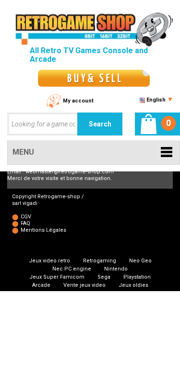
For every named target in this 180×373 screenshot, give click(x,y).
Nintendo (116, 269)
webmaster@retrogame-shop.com (69, 172)
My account (78, 101)
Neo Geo (140, 261)
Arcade (41, 285)
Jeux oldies (133, 285)
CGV (26, 217)
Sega (103, 277)
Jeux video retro (49, 261)
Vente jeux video (84, 285)
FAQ (25, 223)
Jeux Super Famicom (56, 277)
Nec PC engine (71, 269)
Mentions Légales (43, 230)
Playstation (137, 277)
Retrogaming (99, 261)
